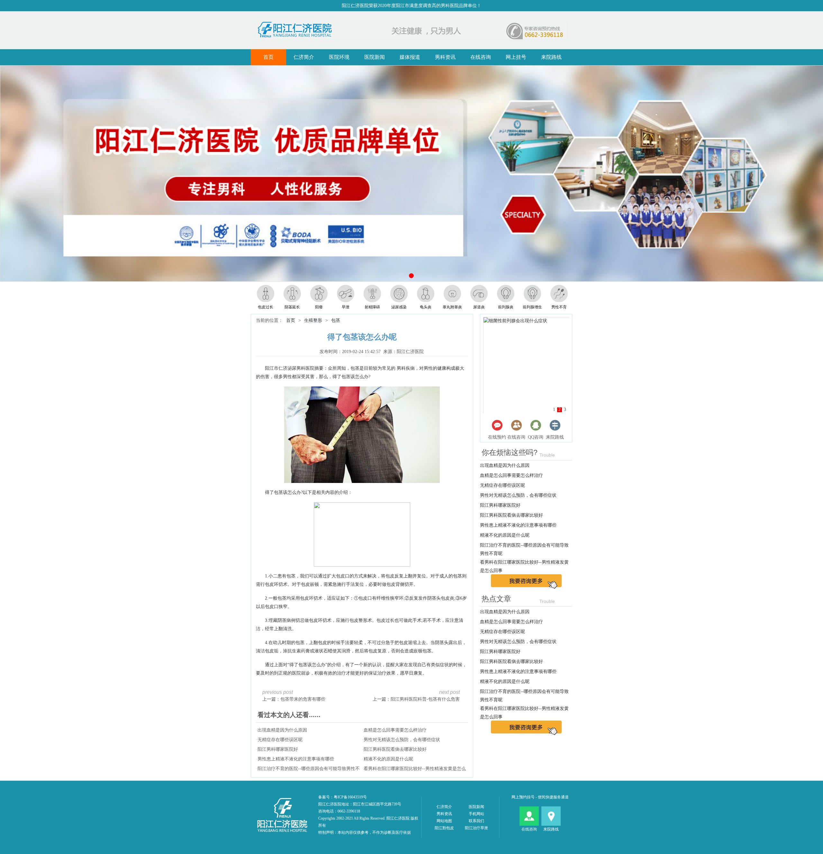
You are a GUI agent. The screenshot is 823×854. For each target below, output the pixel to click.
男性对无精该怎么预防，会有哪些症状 (402, 739)
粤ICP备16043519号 (350, 797)
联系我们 (476, 821)
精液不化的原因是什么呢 (388, 759)
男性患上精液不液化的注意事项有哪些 (296, 759)
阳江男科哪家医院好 (278, 749)
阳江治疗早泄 (476, 828)
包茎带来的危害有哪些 (302, 699)
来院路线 (551, 57)
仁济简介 (304, 57)
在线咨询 (480, 57)
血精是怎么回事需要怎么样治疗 (395, 730)
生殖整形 (313, 320)
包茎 (335, 320)
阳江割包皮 (444, 828)
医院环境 (339, 57)
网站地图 (444, 821)
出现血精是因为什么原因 (282, 730)
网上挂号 (516, 57)
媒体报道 (410, 57)
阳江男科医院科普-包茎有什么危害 (425, 699)
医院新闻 (374, 57)
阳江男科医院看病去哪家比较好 (395, 749)
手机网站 (476, 814)
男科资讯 (445, 57)
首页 (268, 57)
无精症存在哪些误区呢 (280, 739)
